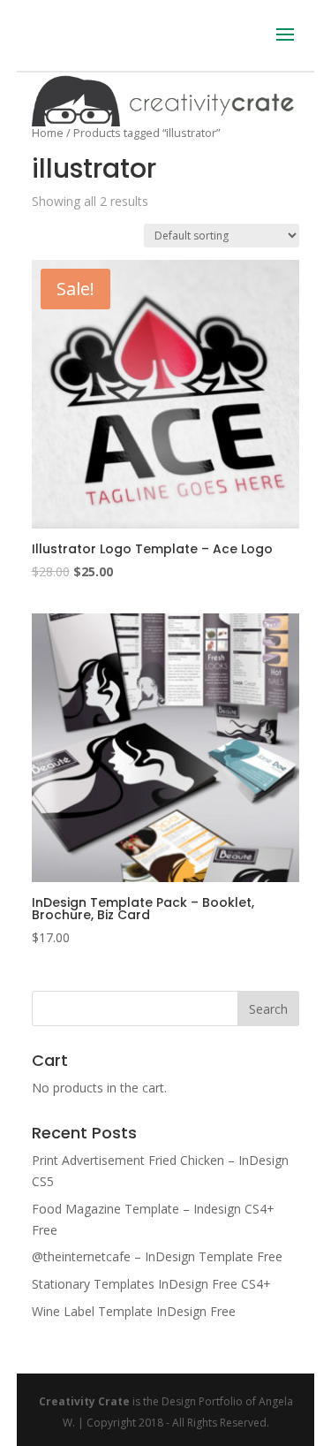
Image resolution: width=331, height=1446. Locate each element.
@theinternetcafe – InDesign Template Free (157, 1256)
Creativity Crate (84, 1401)
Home (48, 133)
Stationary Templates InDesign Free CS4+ (151, 1283)
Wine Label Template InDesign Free (134, 1311)
